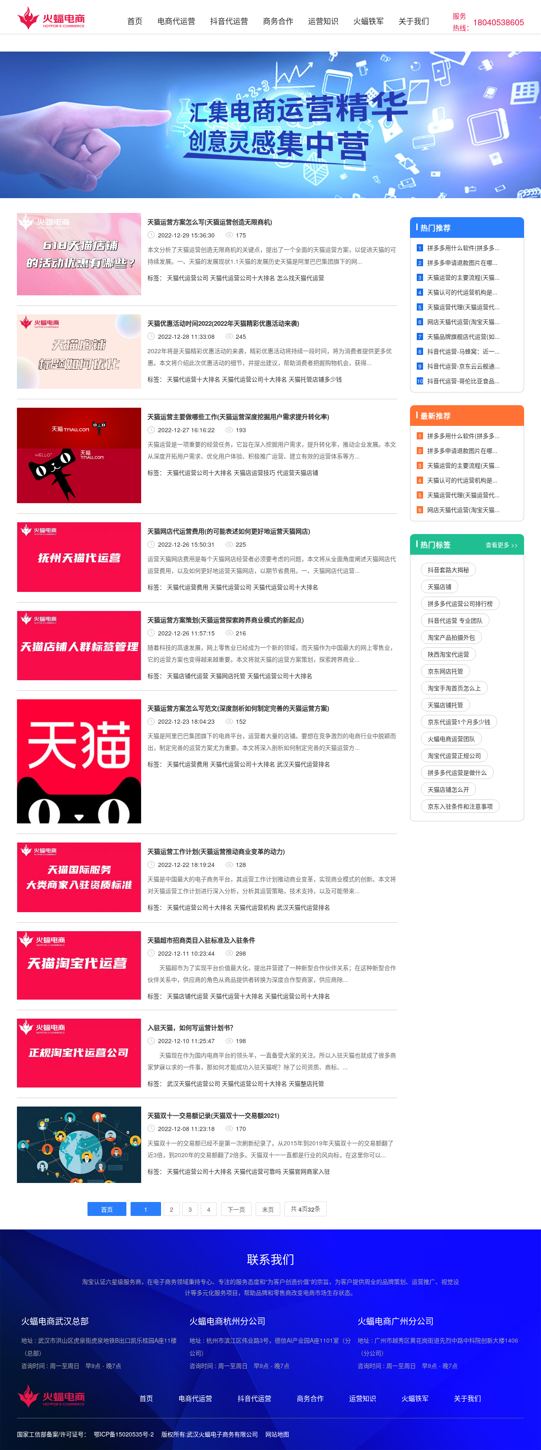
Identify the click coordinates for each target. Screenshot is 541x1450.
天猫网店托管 (228, 675)
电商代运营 (176, 20)
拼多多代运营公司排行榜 (460, 603)
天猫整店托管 (306, 1083)
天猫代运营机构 (254, 907)
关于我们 (414, 20)
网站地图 (277, 1434)
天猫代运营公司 (187, 277)
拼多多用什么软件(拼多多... (463, 247)
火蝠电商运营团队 (451, 738)
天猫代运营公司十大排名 (242, 277)
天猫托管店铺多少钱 (315, 379)
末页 (268, 1209)
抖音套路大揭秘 (448, 569)
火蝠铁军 (368, 20)
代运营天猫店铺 (297, 472)
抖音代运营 (229, 20)
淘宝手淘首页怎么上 (454, 688)
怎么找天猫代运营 (300, 277)
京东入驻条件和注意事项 (460, 806)
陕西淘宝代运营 (448, 654)
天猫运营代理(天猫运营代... (463, 307)
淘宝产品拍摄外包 (451, 637)
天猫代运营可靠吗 (257, 1171)
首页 (134, 20)
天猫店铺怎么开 (448, 789)
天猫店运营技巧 (254, 472)
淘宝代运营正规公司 (454, 755)
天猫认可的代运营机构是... (462, 292)
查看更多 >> (502, 544)
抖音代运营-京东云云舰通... (463, 366)
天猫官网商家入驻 (306, 1171)
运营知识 (323, 20)
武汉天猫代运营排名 (303, 764)
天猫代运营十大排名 (193, 379)
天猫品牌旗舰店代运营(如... (463, 336)
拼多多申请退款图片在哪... (462, 262)
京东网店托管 (445, 671)
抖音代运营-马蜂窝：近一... (463, 351)
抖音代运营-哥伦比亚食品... (463, 380)
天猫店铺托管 (445, 704)
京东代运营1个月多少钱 (459, 721)
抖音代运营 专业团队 (455, 620)
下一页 (236, 1209)
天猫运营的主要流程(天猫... (463, 277)
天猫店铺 (439, 586)
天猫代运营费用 (187, 587)
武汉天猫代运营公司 (193, 1083)
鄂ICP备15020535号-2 (124, 1434)
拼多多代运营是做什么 (457, 772)
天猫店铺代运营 (187, 675)
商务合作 (278, 20)
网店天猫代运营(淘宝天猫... (463, 321)
